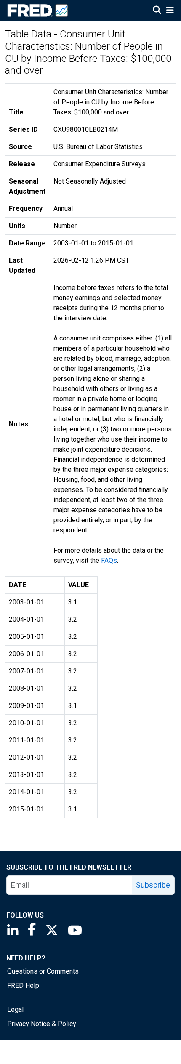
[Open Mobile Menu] (170, 11)
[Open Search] (157, 11)
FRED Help (23, 986)
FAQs (109, 560)
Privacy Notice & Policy (41, 1024)
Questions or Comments (43, 971)
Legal (15, 1009)
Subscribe (153, 884)
